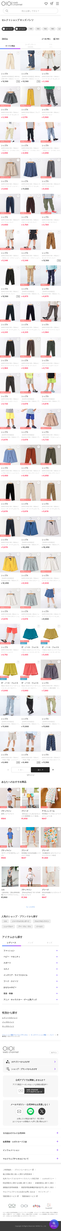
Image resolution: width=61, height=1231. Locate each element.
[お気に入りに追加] (18, 789)
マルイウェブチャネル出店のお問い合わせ (19, 1192)
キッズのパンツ (8, 1026)
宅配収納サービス (28, 1196)
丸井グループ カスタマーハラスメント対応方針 (21, 1178)
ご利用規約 (7, 1170)
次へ (39, 770)
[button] (31, 29)
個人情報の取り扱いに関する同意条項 (17, 1174)
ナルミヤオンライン (42, 921)
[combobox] (30, 11)
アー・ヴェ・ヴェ (24, 926)
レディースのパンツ (9, 1018)
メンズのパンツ (8, 1022)
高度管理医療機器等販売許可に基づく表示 (37, 1187)
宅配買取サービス (9, 1196)
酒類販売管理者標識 (10, 1187)
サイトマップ (43, 1192)
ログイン (54, 1052)
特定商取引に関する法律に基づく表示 (17, 1183)
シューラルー (8, 926)
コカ (5, 921)
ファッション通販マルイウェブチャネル (15, 1035)
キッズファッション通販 (39, 1035)
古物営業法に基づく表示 (44, 1183)
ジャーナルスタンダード (20, 921)
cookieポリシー (48, 1178)
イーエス (39, 926)
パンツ (52, 1035)
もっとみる (30, 907)
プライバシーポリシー (22, 1170)
